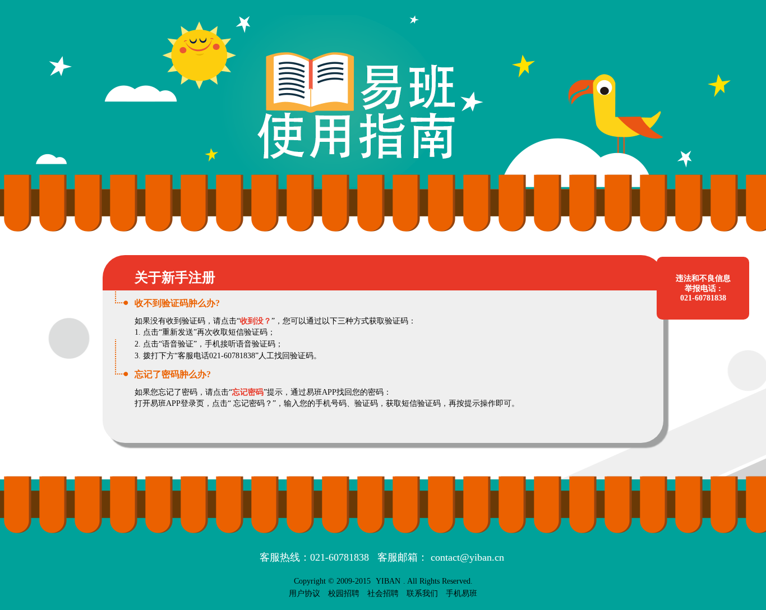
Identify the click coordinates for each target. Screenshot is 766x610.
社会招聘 (383, 593)
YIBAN (388, 581)
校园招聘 (343, 593)
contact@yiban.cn (467, 557)
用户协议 (304, 593)
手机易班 (461, 593)
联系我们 (422, 593)
